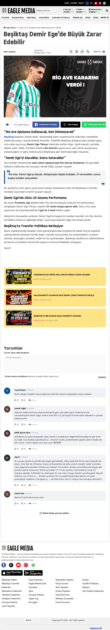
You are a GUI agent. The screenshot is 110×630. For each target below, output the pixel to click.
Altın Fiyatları (62, 587)
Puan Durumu (63, 602)
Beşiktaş (9, 136)
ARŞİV (67, 3)
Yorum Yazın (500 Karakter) (16, 352)
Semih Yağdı (20, 408)
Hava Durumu (63, 594)
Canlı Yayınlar (8, 606)
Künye (85, 579)
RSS (30, 620)
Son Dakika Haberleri (93, 591)
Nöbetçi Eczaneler (65, 598)
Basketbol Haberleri (12, 591)
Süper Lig (22, 28)
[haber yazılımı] (96, 628)
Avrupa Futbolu (9, 602)
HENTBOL (31, 17)
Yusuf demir (20, 390)
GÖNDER (102, 377)
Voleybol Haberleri (11, 598)
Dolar (68, 9)
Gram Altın (96, 9)
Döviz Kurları (62, 583)
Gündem (33, 587)
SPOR (88, 17)
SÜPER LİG (78, 17)
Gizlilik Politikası (90, 583)
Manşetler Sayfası (65, 579)
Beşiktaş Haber (9, 579)
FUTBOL (5, 17)
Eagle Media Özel (37, 583)
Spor (31, 591)
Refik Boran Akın (22, 432)
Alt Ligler (33, 602)
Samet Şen (19, 493)
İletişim (86, 587)
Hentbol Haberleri (11, 594)
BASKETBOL (18, 17)
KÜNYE (81, 3)
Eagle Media (11, 28)
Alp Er (17, 457)
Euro (80, 9)
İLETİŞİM (74, 3)
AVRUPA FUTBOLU (61, 17)
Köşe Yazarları (36, 579)
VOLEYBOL (44, 17)
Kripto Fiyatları (63, 591)
